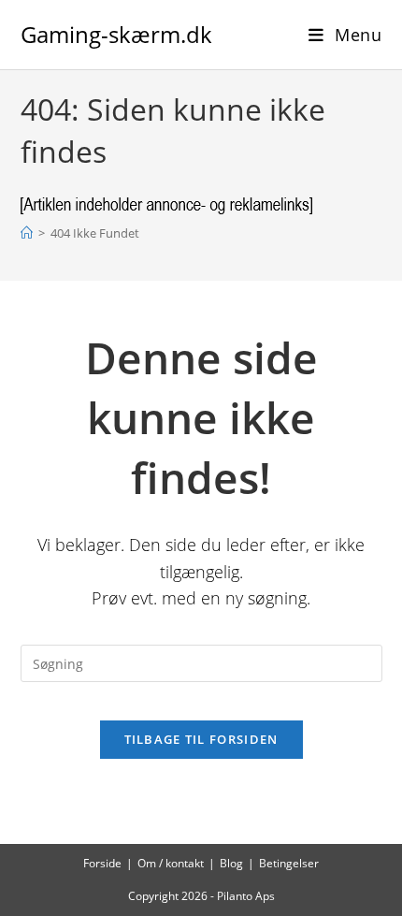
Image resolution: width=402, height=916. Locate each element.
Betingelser (289, 863)
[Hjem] (27, 233)
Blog (231, 863)
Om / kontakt (170, 863)
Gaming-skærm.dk (116, 34)
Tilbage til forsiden (201, 739)
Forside (102, 863)
